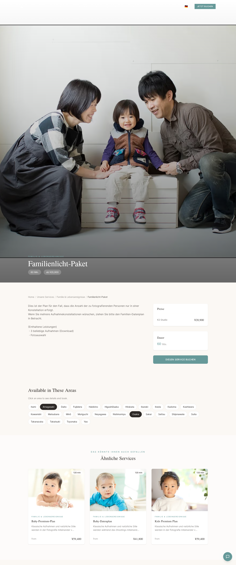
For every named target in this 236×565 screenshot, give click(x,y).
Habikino (93, 406)
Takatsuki (55, 421)
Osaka (135, 414)
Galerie (82, 6)
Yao (86, 421)
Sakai (149, 414)
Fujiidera (77, 406)
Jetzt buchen (205, 6)
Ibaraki (144, 406)
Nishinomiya (119, 414)
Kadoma (172, 406)
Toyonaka (72, 421)
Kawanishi (36, 414)
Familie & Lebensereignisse (71, 297)
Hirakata (129, 406)
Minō (68, 414)
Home (31, 297)
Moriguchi (83, 414)
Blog (148, 6)
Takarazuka (37, 421)
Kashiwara (188, 406)
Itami (33, 406)
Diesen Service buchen (181, 359)
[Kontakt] (227, 556)
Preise (135, 6)
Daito (63, 406)
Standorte (100, 6)
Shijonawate (178, 414)
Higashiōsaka (112, 406)
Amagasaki (48, 406)
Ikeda (158, 406)
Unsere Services (45, 297)
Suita (194, 414)
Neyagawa (100, 414)
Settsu (161, 414)
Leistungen (64, 6)
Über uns (120, 6)
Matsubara (53, 414)
